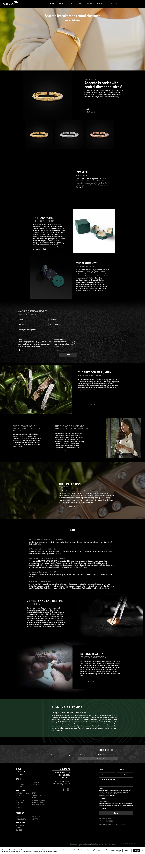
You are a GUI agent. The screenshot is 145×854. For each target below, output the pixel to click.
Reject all (127, 851)
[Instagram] (68, 789)
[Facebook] (63, 789)
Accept (136, 851)
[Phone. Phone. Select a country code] (52, 324)
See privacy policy (51, 852)
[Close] (142, 850)
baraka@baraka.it (35, 553)
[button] (70, 3)
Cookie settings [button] (116, 851)
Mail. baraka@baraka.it (61, 784)
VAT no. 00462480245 (105, 818)
